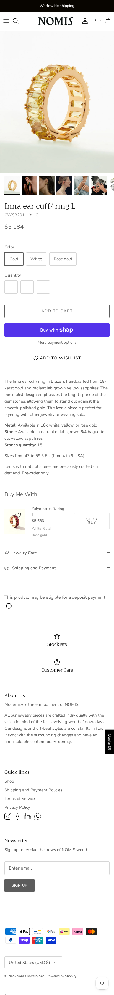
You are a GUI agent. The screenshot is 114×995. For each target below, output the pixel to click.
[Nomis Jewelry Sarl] (56, 21)
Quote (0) (109, 742)
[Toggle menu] (6, 21)
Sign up (19, 885)
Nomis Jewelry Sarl (31, 976)
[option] (57, 102)
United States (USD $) (29, 962)
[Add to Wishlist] (18, 515)
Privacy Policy (17, 807)
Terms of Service (19, 798)
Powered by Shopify (61, 976)
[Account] (83, 21)
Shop (9, 781)
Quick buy (92, 521)
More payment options (57, 342)
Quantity (12, 275)
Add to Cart (57, 311)
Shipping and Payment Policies (33, 790)
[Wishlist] (97, 20)
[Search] (18, 21)
